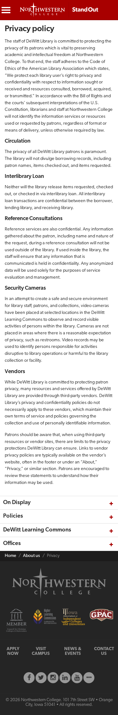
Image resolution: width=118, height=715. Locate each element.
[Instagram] (53, 677)
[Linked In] (64, 677)
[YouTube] (76, 677)
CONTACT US (104, 651)
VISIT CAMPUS (41, 651)
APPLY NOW (13, 651)
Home (10, 555)
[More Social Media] (88, 677)
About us (31, 555)
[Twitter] (41, 677)
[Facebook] (29, 677)
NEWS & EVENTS (72, 651)
